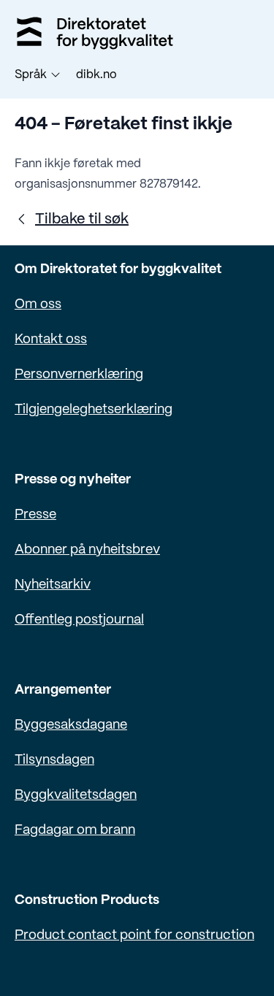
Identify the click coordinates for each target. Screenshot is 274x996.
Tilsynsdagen (54, 760)
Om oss (38, 305)
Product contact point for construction (134, 936)
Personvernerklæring (79, 375)
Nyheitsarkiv (53, 585)
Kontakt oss (51, 340)
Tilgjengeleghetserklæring (93, 410)
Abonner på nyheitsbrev (87, 550)
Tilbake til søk (82, 219)
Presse (35, 515)
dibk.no (96, 74)
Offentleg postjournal (79, 620)
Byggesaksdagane (71, 725)
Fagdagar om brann (75, 830)
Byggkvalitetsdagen (76, 795)
